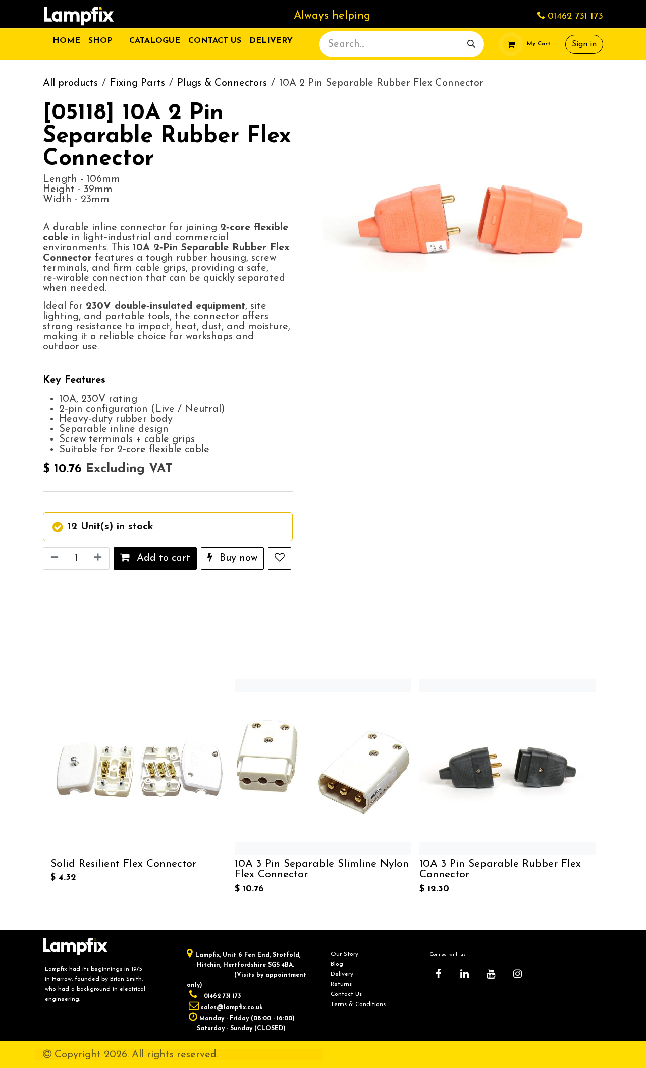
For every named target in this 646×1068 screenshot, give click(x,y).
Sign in (584, 44)
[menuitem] (66, 41)
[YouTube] (491, 974)
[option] (323, 788)
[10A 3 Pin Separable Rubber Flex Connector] (507, 767)
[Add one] (99, 558)
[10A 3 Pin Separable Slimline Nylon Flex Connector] (323, 767)
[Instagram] (517, 974)
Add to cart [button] (162, 558)
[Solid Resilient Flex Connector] (138, 767)
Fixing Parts (137, 83)
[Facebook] (438, 974)
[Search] (471, 44)
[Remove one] (53, 558)
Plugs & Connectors (222, 83)
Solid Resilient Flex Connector (123, 864)
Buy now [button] (237, 558)
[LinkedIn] (465, 974)
